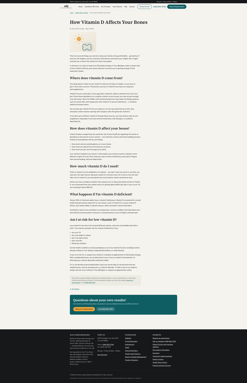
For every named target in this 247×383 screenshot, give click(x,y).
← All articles (74, 289)
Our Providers (106, 6)
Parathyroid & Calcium (132, 354)
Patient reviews (158, 359)
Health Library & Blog (81, 13)
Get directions (102, 355)
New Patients (117, 6)
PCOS (127, 347)
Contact (132, 6)
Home (80, 6)
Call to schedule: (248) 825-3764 (164, 341)
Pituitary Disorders (131, 360)
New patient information (161, 350)
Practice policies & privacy (162, 365)
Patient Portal (144, 6)
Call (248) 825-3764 (105, 309)
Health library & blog (160, 362)
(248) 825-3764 (159, 7)
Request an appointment (161, 338)
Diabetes (128, 338)
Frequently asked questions (162, 356)
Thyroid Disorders (131, 341)
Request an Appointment (84, 309)
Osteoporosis (129, 344)
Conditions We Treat (92, 6)
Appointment (176, 6)
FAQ (125, 6)
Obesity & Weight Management (135, 357)
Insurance (156, 353)
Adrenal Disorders (131, 350)
